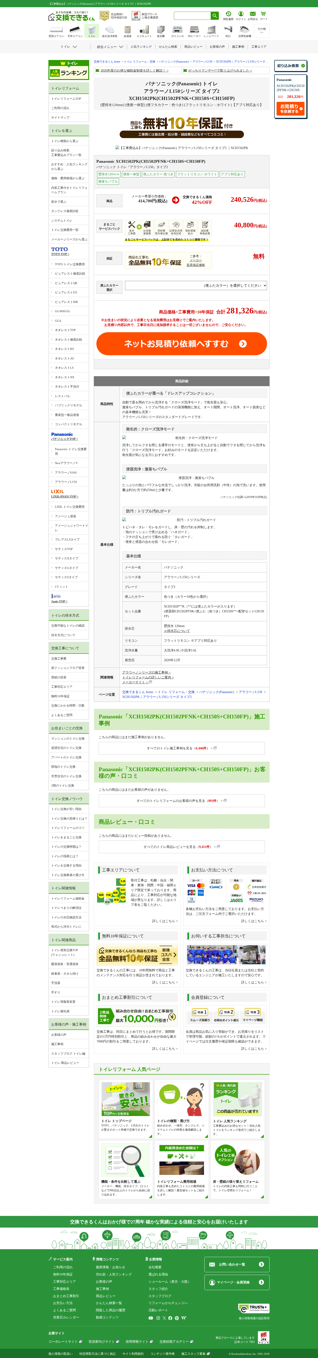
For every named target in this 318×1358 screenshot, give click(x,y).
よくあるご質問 (61, 715)
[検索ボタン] (215, 16)
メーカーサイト (133, 682)
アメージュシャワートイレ (71, 528)
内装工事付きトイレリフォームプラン (69, 190)
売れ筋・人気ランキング (114, 1274)
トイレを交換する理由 (66, 865)
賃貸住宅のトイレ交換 (66, 748)
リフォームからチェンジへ (168, 1303)
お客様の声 (58, 1034)
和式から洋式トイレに (66, 926)
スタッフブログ (160, 1296)
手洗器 (55, 983)
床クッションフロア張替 (68, 668)
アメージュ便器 (65, 516)
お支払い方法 (63, 1303)
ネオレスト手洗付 (67, 386)
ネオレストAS (64, 358)
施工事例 (57, 1044)
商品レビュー (105, 1296)
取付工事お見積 (181, 343)
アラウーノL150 (66, 482)
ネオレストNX (64, 377)
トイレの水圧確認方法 (66, 917)
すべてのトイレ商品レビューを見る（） (178, 847)
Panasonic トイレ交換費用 (71, 451)
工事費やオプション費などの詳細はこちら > (136, 330)
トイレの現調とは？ (64, 856)
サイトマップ (60, 117)
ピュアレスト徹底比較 (70, 273)
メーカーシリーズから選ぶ (69, 239)
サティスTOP (64, 549)
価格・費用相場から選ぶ (68, 178)
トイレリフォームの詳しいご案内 (146, 677)
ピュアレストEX (66, 292)
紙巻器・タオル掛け (64, 973)
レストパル (62, 396)
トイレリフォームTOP (66, 98)
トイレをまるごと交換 (66, 837)
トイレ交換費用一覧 (64, 230)
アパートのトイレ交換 (66, 757)
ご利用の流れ (60, 108)
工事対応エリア (61, 686)
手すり (55, 992)
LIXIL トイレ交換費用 (70, 506)
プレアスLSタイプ (67, 539)
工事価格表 (61, 1289)
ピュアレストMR (66, 302)
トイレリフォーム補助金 (68, 898)
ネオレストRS (64, 349)
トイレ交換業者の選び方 (68, 875)
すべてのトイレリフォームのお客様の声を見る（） (178, 801)
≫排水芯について (177, 631)
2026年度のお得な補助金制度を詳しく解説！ (133, 70)
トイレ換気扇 (60, 1011)
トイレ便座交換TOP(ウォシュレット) (64, 952)
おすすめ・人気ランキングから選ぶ (69, 167)
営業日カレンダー (66, 1317)
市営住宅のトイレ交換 (66, 776)
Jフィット (61, 586)
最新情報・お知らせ (110, 1267)
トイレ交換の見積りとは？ (69, 818)
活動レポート (158, 1310)
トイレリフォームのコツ (68, 828)
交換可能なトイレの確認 (68, 625)
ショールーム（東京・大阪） (170, 1281)
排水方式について (63, 635)
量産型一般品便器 (67, 415)
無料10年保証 (60, 696)
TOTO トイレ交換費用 (70, 264)
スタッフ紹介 (158, 1289)
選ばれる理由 (158, 1274)
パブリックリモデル (68, 405)
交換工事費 (58, 658)
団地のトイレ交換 (63, 766)
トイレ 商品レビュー (65, 1063)
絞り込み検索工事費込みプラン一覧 (66, 153)
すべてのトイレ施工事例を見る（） (178, 748)
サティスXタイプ (66, 558)
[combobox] (192, 16)
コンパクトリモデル (68, 424)
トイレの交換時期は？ (66, 846)
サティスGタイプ (66, 568)
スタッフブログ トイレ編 (68, 1053)
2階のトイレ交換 (62, 785)
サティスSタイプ (66, 577)
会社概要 (155, 1267)
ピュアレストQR (66, 283)
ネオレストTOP (65, 330)
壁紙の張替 (58, 677)
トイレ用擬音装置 (63, 1001)
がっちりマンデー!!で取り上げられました (218, 70)
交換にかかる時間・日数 (68, 705)
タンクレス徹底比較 (64, 211)
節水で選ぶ (58, 201)
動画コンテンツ (107, 1317)
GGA (58, 320)
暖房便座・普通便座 (64, 964)
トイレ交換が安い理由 (66, 809)
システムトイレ (61, 220)
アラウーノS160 (66, 472)
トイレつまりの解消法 (66, 908)
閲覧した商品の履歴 (110, 1310)
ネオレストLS (64, 367)
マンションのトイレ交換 (68, 738)
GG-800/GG (62, 311)
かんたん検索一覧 (109, 1303)
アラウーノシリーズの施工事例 (145, 672)
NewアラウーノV (66, 463)
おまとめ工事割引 (66, 1296)
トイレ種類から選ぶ (64, 141)
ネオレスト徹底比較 (68, 339)
